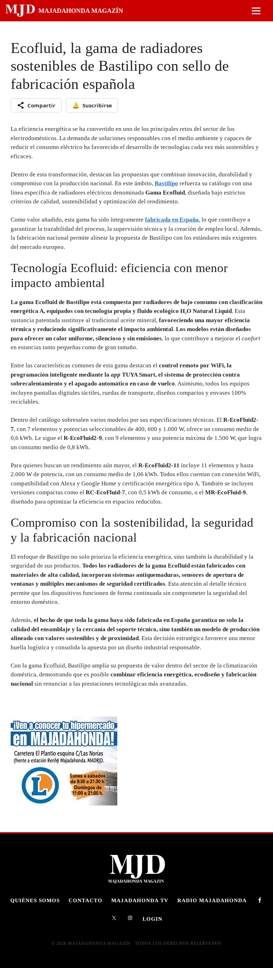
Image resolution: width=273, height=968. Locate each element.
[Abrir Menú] (256, 11)
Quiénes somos (35, 900)
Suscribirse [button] (92, 105)
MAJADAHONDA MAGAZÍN (80, 10)
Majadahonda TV (139, 900)
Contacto (85, 900)
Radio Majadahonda (212, 900)
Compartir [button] (41, 105)
